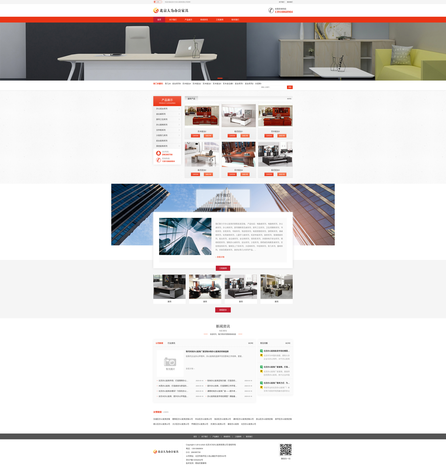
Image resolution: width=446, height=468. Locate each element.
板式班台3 (275, 170)
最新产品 (191, 98)
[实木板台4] (238, 154)
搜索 (289, 87)
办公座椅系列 (161, 124)
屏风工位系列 (161, 119)
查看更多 (223, 310)
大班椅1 (258, 83)
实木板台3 (207, 83)
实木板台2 (197, 83)
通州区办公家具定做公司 (243, 419)
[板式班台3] (275, 154)
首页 (159, 19)
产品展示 (188, 19)
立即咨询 (195, 136)
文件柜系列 (161, 130)
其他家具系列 (161, 146)
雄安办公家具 (233, 424)
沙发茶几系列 (161, 135)
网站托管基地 (200, 463)
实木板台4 (186, 83)
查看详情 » (190, 368)
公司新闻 (159, 343)
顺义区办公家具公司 (161, 424)
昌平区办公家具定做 (283, 419)
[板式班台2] (202, 154)
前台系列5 (176, 83)
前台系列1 (239, 83)
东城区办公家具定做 (161, 419)
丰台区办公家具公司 (203, 419)
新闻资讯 (204, 19)
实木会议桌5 (228, 83)
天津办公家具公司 (217, 424)
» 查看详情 (219, 257)
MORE (289, 99)
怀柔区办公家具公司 (199, 424)
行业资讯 (171, 343)
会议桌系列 (161, 114)
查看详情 (208, 136)
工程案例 (219, 19)
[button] (220, 78)
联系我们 (290, 2)
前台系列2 (249, 83)
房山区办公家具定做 (264, 419)
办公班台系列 (161, 108)
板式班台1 (238, 131)
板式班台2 (202, 170)
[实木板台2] (202, 115)
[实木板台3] (275, 115)
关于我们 (281, 2)
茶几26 (168, 83)
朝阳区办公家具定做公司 (182, 419)
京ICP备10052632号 (194, 459)
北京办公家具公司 (248, 424)
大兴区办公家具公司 (180, 424)
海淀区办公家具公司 (222, 419)
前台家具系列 (161, 140)
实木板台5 (217, 83)
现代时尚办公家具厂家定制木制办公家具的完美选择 (207, 351)
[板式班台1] (238, 115)
